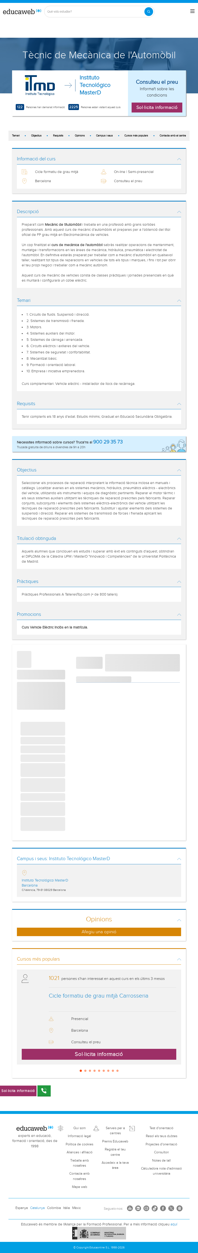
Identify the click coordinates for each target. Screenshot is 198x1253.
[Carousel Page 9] (117, 1071)
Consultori (161, 1152)
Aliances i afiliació (79, 1152)
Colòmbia (54, 1208)
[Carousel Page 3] (90, 1071)
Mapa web (79, 1187)
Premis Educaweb (115, 1141)
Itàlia (66, 1208)
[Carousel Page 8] (113, 1071)
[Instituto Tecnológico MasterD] (40, 85)
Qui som (79, 1128)
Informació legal (79, 1136)
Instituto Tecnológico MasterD (95, 85)
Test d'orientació (161, 1128)
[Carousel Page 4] (94, 1071)
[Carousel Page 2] (85, 1071)
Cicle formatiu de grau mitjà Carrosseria (98, 995)
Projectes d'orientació (161, 1144)
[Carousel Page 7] (108, 1071)
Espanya (21, 1208)
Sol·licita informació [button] (157, 107)
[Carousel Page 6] (104, 1071)
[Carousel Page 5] (99, 1071)
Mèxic (76, 1208)
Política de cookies (79, 1144)
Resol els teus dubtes (161, 1136)
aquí (173, 1224)
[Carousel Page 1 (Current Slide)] (81, 1071)
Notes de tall (161, 1161)
